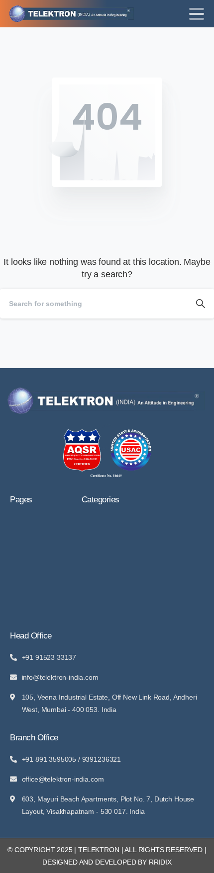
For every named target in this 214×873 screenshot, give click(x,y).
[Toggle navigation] (197, 13)
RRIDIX (160, 862)
